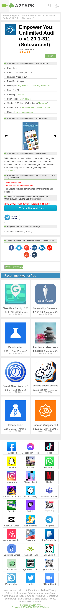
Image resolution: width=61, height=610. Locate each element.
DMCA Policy (34, 601)
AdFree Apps (32, 590)
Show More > (10, 170)
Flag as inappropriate (23, 112)
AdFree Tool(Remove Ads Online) (22, 593)
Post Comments (14, 267)
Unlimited (19, 231)
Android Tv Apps (49, 590)
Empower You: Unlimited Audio (36, 107)
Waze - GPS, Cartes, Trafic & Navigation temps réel (30, 500)
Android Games (10, 595)
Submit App (10, 598)
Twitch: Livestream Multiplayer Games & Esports (30, 515)
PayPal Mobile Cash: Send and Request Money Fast (49, 544)
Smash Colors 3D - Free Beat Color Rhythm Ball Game (11, 500)
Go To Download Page (32, 208)
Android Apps (48, 593)
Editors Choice (26, 595)
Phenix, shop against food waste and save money (12, 588)
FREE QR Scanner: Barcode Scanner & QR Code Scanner (49, 515)
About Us (40, 595)
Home (6, 590)
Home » (7, 15)
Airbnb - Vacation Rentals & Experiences (11, 543)
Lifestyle (20, 94)
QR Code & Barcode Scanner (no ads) (49, 558)
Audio (28, 231)
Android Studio (39, 598)
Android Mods (17, 590)
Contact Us (52, 595)
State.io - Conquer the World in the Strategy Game (30, 544)
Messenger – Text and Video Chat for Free (30, 456)
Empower (9, 231)
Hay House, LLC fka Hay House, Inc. (34, 86)
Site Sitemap (24, 598)
